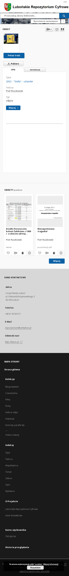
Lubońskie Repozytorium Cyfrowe (21, 509)
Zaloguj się (10, 536)
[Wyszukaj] (64, 15)
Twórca (9, 459)
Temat (8, 471)
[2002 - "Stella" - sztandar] (11, 39)
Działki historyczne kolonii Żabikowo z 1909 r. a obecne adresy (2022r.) (18, 231)
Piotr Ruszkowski (14, 91)
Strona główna (12, 369)
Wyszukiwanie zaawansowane (45, 21)
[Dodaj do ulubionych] (56, 29)
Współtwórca (11, 465)
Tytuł (7, 452)
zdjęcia (9, 100)
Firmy (8, 405)
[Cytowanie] (62, 29)
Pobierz (14, 63)
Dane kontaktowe (13, 515)
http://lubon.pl (12, 342)
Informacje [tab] (35, 70)
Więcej (56, 261)
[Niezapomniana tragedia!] (50, 211)
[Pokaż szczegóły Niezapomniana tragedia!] (60, 253)
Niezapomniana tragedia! (46, 230)
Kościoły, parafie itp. (15, 425)
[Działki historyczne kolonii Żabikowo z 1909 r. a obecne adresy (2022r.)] (18, 211)
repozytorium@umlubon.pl (18, 327)
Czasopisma (11, 393)
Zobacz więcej (12, 434)
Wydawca (10, 491)
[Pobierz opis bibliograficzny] (15, 253)
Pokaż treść (14, 55)
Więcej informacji (50, 564)
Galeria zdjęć (11, 412)
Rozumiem (35, 567)
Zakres (8, 478)
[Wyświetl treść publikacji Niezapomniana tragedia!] (53, 253)
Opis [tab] (13, 70)
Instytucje (9, 418)
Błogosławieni (12, 386)
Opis (7, 484)
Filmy (7, 399)
